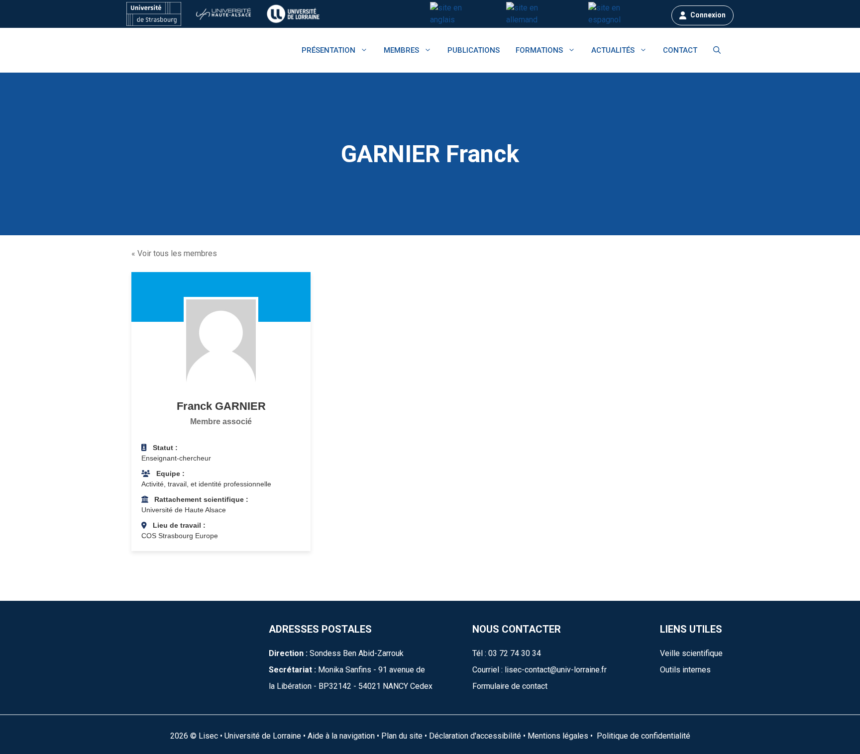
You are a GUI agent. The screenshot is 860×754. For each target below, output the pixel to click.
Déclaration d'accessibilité (475, 736)
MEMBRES (401, 50)
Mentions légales (558, 736)
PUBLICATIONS (473, 50)
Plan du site (401, 736)
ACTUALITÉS (613, 50)
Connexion (708, 15)
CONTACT (680, 50)
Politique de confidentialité (642, 736)
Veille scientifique (691, 653)
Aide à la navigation (341, 736)
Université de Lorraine (262, 736)
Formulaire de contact (509, 686)
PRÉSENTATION (328, 50)
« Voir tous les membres (174, 253)
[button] (717, 50)
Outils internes (685, 669)
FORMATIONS (539, 50)
